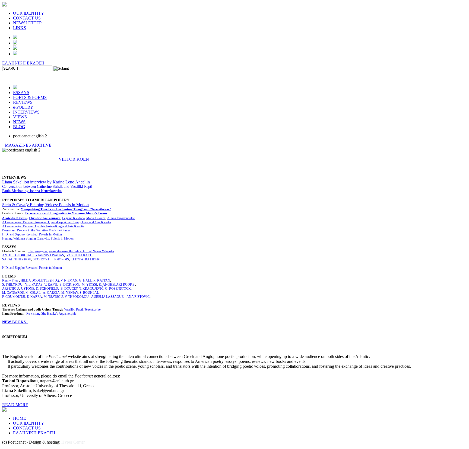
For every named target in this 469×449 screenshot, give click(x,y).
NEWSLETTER (27, 23)
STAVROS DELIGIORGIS (51, 259)
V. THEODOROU (77, 297)
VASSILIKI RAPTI (79, 255)
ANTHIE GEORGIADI (18, 255)
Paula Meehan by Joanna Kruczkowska (32, 191)
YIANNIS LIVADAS (49, 255)
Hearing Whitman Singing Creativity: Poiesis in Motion (38, 238)
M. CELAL (33, 293)
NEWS (19, 121)
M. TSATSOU (53, 297)
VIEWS (20, 117)
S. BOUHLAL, (90, 293)
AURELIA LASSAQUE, (108, 297)
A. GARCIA (51, 293)
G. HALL (85, 280)
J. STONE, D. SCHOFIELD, (40, 288)
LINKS (19, 27)
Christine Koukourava (44, 218)
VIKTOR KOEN (73, 159)
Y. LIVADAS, (34, 284)
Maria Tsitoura (95, 218)
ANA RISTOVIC (138, 297)
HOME (19, 418)
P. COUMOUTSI (13, 297)
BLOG (19, 126)
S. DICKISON (69, 284)
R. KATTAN (101, 280)
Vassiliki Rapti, (83, 309)
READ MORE (15, 404)
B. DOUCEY (69, 288)
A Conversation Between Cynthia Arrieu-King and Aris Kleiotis (43, 226)
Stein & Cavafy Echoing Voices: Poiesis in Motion (45, 204)
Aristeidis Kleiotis (14, 218)
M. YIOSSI (89, 284)
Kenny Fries (10, 280)
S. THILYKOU (12, 284)
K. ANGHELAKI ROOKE (116, 284)
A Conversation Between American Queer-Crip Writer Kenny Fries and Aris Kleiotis (56, 222)
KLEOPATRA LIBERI (85, 259)
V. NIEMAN (69, 280)
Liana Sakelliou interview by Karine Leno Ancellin (46, 182)
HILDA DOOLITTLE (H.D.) (40, 280)
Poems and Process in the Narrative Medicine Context (36, 230)
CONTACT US (27, 18)
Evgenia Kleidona (73, 218)
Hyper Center (73, 442)
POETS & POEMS (30, 97)
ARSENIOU (10, 288)
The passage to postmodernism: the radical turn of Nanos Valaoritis (71, 251)
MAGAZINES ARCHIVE (28, 145)
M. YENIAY (69, 293)
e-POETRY (23, 107)
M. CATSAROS (13, 293)
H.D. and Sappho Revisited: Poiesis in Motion (32, 234)
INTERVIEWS (26, 112)
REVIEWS (23, 102)
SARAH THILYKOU (16, 259)
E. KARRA (34, 297)
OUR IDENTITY (28, 13)
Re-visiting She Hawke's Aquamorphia (51, 313)
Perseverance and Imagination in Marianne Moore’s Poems (66, 213)
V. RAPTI (50, 284)
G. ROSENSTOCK (118, 288)
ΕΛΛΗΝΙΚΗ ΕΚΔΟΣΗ (23, 63)
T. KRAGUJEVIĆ (91, 288)
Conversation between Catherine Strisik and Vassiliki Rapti (47, 187)
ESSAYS (21, 92)
